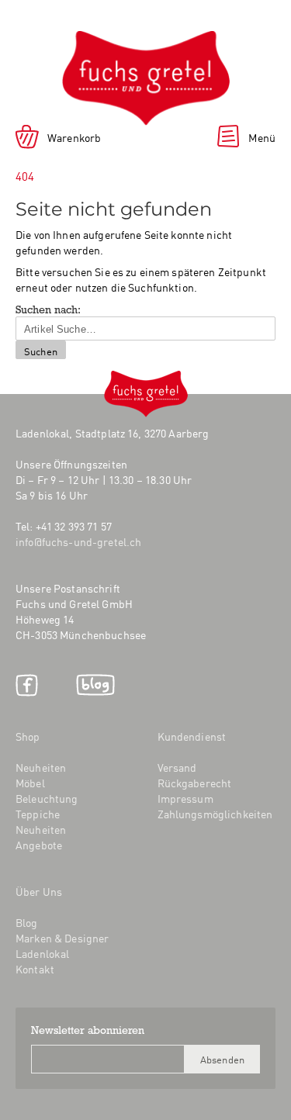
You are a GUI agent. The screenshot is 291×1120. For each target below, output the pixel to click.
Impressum (185, 798)
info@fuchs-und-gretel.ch (78, 541)
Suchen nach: (48, 311)
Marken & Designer (62, 937)
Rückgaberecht (195, 782)
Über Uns (39, 891)
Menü (261, 137)
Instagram (57, 685)
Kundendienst (192, 736)
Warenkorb (74, 137)
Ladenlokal (42, 953)
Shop (28, 736)
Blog (95, 685)
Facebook (27, 685)
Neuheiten (41, 767)
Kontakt (35, 969)
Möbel (30, 782)
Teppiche (38, 813)
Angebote (39, 844)
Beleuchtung (47, 798)
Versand (177, 767)
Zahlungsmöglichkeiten (215, 813)
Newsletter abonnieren (87, 1031)
